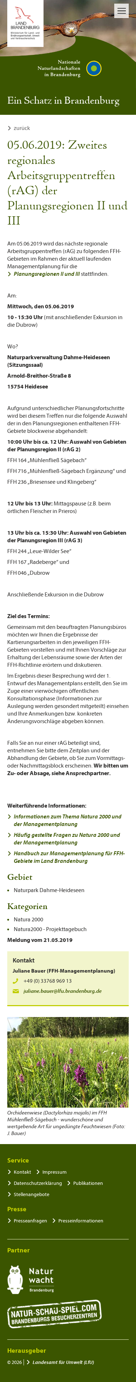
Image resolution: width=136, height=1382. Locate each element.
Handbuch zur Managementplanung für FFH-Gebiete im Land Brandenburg (69, 857)
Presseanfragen (30, 1221)
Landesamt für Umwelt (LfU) (63, 1362)
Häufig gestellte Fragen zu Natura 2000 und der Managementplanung (67, 839)
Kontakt (22, 1172)
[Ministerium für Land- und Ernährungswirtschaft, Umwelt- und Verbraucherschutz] (25, 23)
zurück (22, 128)
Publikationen (88, 1183)
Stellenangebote (31, 1194)
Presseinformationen (80, 1221)
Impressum (54, 1172)
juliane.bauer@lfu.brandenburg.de (63, 991)
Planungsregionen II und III (47, 274)
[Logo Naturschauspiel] (54, 1314)
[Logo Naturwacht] (30, 1279)
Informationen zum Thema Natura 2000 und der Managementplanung (67, 820)
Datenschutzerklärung (38, 1183)
